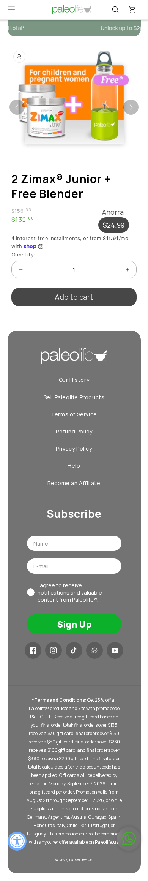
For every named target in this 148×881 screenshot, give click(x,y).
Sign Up (74, 624)
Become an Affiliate (73, 483)
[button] (11, 10)
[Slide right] (131, 107)
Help (74, 465)
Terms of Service (74, 414)
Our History (74, 379)
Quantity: (23, 254)
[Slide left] (17, 107)
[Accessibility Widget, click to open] (17, 841)
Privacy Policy (74, 448)
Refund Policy (74, 431)
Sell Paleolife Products (74, 397)
